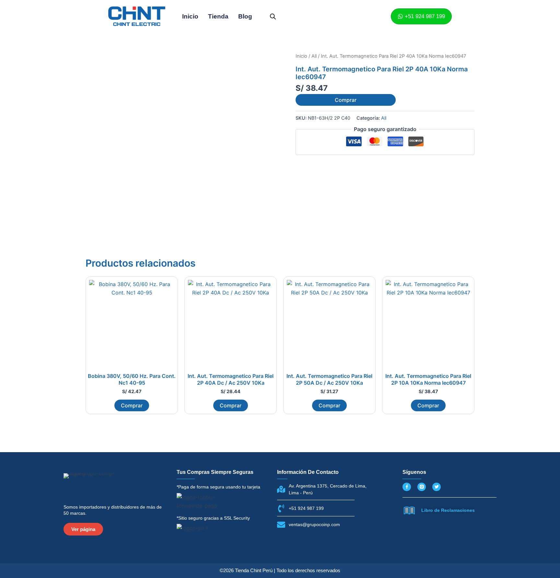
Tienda (218, 16)
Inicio (190, 16)
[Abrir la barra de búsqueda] (273, 16)
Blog (245, 16)
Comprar (345, 100)
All (314, 56)
